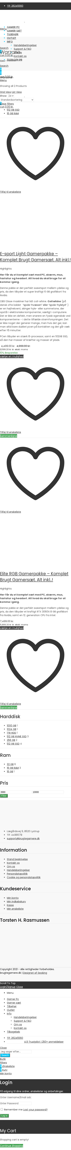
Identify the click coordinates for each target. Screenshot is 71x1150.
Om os (11, 866)
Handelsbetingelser (18, 870)
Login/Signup (8, 987)
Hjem (2, 60)
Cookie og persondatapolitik (23, 877)
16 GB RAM (13, 113)
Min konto (13, 898)
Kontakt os (13, 863)
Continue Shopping (11, 1145)
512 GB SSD (13, 110)
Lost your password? (35, 1109)
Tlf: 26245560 (15, 6)
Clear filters (7, 104)
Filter (3, 795)
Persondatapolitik (17, 873)
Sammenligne (8, 436)
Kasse (10, 905)
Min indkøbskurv (16, 901)
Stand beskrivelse (17, 859)
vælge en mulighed (12, 356)
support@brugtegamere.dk (23, 838)
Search (5, 1055)
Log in (4, 1115)
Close (19, 987)
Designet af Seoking (35, 973)
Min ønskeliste (15, 909)
